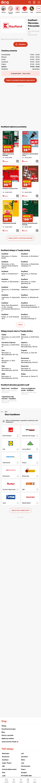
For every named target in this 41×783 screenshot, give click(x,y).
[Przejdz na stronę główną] (5, 3)
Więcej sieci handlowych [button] (20, 510)
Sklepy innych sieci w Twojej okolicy (17, 331)
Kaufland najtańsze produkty (14, 127)
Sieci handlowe (12, 414)
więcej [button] (20, 324)
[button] (29, 2)
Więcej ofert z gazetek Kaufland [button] (20, 238)
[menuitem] (6, 780)
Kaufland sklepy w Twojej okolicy (15, 250)
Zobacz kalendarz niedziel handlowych (20, 80)
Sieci (6, 411)
